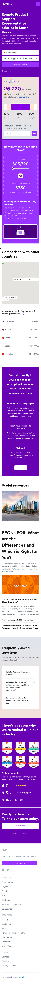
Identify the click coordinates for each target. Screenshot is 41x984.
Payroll (5, 887)
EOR (3, 895)
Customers (6, 924)
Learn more (24, 97)
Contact (5, 957)
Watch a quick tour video (20, 833)
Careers (5, 961)
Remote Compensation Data (14, 933)
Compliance (7, 909)
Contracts (6, 900)
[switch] (11, 81)
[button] (20, 280)
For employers (8, 71)
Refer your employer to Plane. (15, 218)
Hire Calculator (8, 937)
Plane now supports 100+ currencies (17, 620)
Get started (20, 826)
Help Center (7, 942)
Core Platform (8, 882)
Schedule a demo (19, 863)
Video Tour (6, 946)
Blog (4, 928)
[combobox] (3, 52)
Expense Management (11, 904)
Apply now (21, 467)
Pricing (5, 919)
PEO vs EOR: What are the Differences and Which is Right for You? (20, 545)
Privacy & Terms (9, 966)
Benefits (5, 891)
